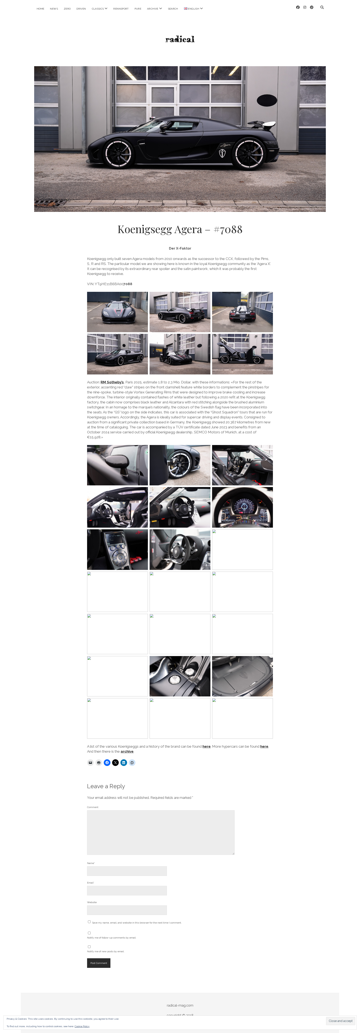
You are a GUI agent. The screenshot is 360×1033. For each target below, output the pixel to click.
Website (92, 902)
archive (127, 751)
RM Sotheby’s (112, 382)
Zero (67, 8)
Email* (90, 882)
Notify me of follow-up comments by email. (111, 937)
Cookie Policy (82, 1026)
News (54, 8)
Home (40, 8)
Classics (98, 8)
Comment (92, 807)
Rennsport (121, 8)
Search (173, 8)
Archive (152, 8)
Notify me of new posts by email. (105, 951)
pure (138, 8)
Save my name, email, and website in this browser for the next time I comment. (137, 922)
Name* (91, 863)
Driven (81, 8)
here (206, 746)
